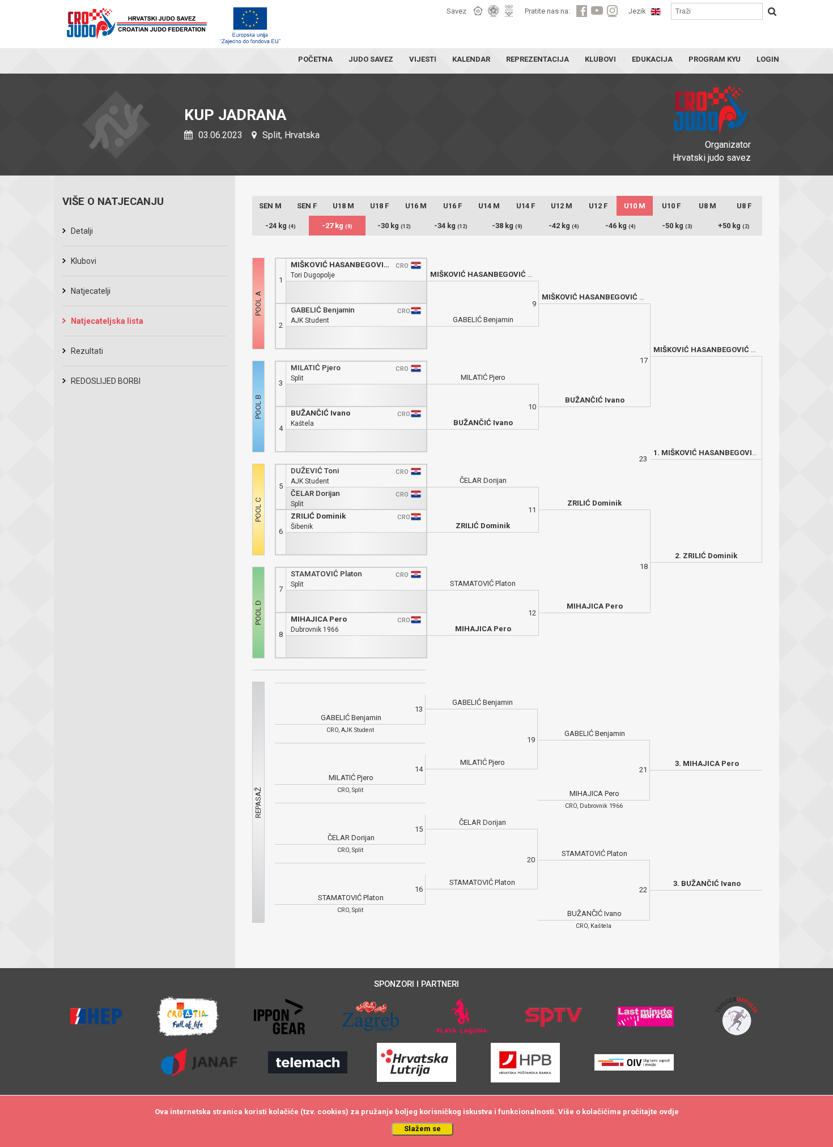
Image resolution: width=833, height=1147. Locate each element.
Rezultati (87, 351)
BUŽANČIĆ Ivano (320, 413)
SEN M (270, 206)
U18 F (379, 206)
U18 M (343, 206)
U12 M (561, 206)
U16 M (416, 206)
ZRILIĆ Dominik (318, 516)
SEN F (307, 206)
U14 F (525, 206)
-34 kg (451, 225)
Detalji (82, 231)
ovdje (669, 1111)
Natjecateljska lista (107, 321)
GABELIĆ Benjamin (323, 310)
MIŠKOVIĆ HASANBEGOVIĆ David (341, 264)
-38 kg (507, 225)
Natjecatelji (90, 291)
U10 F (671, 206)
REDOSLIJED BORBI (106, 381)
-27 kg (337, 225)
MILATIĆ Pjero (316, 367)
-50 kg (677, 225)
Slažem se (422, 1128)
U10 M (634, 206)
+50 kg (734, 225)
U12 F (598, 206)
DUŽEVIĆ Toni (315, 470)
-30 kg (394, 225)
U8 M (707, 206)
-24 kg (280, 225)
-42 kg (564, 225)
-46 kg (620, 225)
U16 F (452, 206)
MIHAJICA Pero (319, 619)
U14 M (489, 206)
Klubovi (83, 261)
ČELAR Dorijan (315, 493)
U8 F (744, 206)
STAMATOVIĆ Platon (326, 574)
